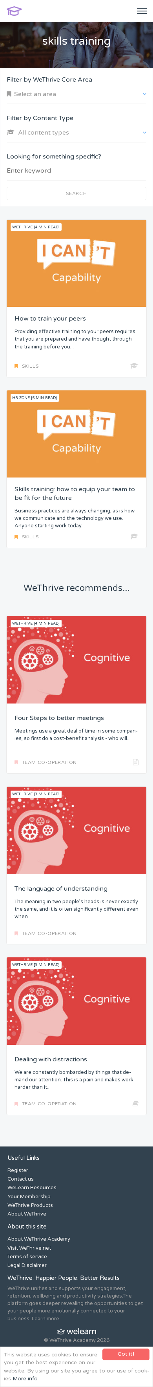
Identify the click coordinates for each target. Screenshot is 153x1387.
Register (17, 1170)
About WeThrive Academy (38, 1239)
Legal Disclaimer (27, 1265)
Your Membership (29, 1197)
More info (25, 1379)
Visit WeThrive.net (29, 1248)
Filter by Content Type (40, 118)
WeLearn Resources (31, 1188)
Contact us (20, 1179)
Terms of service (27, 1257)
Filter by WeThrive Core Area (49, 80)
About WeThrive (26, 1214)
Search (76, 193)
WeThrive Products (30, 1205)
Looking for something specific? (54, 156)
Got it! (126, 1354)
